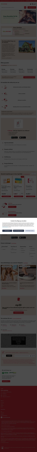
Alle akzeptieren (7, 230)
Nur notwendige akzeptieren (18, 230)
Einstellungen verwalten (29, 230)
